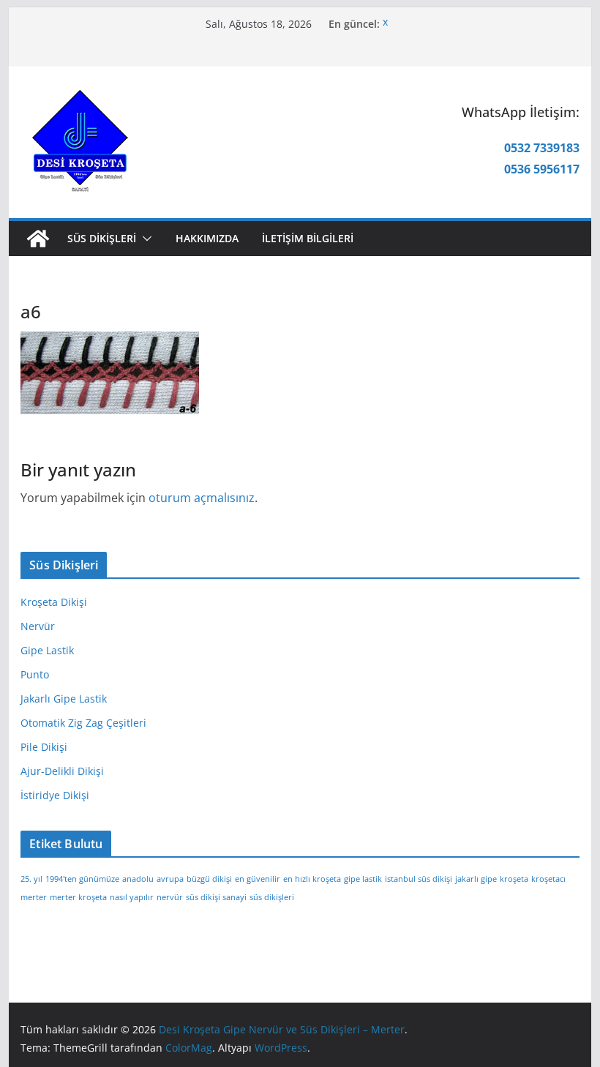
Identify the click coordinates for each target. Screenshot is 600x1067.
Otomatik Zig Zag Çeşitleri (83, 723)
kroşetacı (548, 879)
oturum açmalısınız (202, 498)
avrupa (170, 879)
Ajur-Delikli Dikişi (62, 771)
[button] (144, 238)
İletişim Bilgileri (307, 238)
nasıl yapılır (132, 897)
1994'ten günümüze (82, 879)
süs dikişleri (272, 897)
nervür (170, 897)
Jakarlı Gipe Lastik (63, 698)
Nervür (37, 626)
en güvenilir (257, 879)
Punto (34, 674)
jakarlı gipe (476, 879)
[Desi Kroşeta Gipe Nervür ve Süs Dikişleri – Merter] (38, 238)
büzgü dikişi (209, 879)
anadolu (138, 879)
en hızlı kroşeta (312, 879)
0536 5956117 (542, 169)
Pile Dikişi (43, 747)
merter (33, 897)
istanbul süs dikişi (418, 879)
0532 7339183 (542, 148)
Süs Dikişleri (101, 238)
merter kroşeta (78, 897)
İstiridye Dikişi (54, 795)
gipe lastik (363, 879)
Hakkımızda (207, 238)
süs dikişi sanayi (216, 897)
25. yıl (31, 879)
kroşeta (514, 879)
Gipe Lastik (47, 650)
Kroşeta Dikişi (53, 602)
